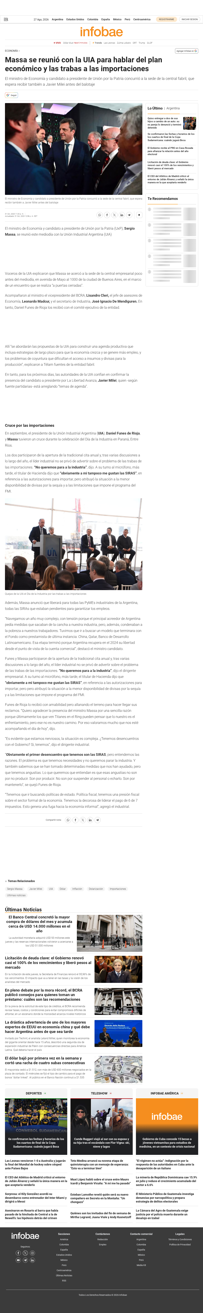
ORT (135, 43)
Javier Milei (35, 888)
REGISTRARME (166, 19)
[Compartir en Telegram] (129, 215)
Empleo (102, 1244)
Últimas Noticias (64, 1275)
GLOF (149, 43)
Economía (11, 50)
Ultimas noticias (16, 895)
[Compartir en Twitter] (114, 215)
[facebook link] (18, 1253)
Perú (127, 19)
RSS (64, 1280)
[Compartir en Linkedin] (122, 215)
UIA (51, 888)
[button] (6, 19)
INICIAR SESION (190, 19)
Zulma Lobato (124, 43)
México (117, 19)
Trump (142, 43)
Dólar (63, 888)
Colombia (92, 19)
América (64, 1239)
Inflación (77, 888)
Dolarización (96, 888)
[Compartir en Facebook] (107, 215)
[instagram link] (32, 1253)
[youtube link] (18, 1260)
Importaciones (118, 888)
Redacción (102, 1239)
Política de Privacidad (180, 1244)
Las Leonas (109, 43)
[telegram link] (25, 1260)
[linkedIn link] (32, 1260)
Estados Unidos (75, 19)
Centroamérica (142, 19)
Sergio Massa (14, 888)
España (105, 19)
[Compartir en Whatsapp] (100, 215)
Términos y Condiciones (180, 1239)
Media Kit (141, 1265)
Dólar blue (75, 43)
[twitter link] (25, 1253)
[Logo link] (101, 31)
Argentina (57, 19)
